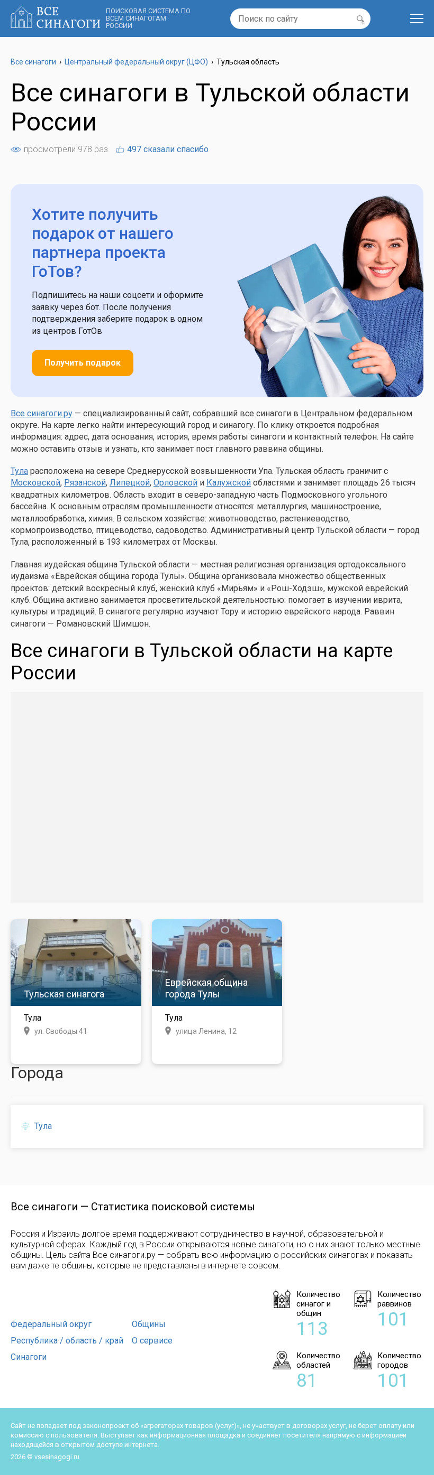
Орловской (175, 483)
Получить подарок (82, 363)
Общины (149, 1324)
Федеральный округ (51, 1324)
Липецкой (130, 483)
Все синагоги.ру (42, 413)
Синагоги (29, 1357)
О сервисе (152, 1341)
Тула (19, 471)
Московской (35, 483)
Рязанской (85, 483)
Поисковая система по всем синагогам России (148, 18)
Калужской (228, 483)
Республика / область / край (67, 1341)
